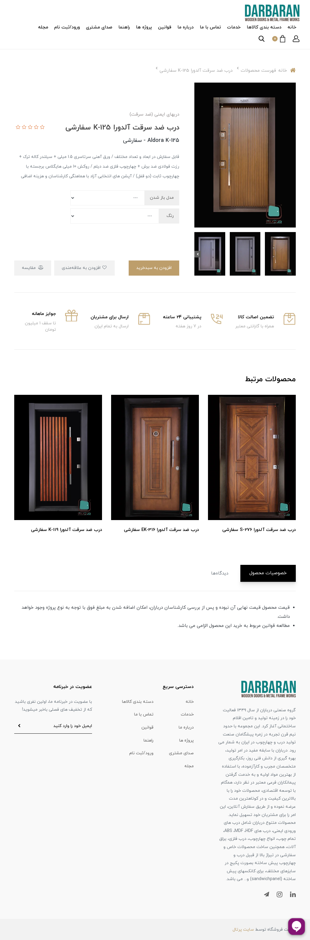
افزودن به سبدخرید (154, 268)
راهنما (124, 27)
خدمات (234, 27)
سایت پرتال (243, 929)
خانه (292, 27)
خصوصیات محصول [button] (268, 573)
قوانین (164, 27)
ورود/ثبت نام (67, 27)
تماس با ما (210, 27)
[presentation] (292, 254)
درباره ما (185, 27)
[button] (296, 38)
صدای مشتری (99, 27)
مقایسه (29, 268)
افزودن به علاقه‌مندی (82, 268)
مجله (43, 27)
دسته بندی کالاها (264, 27)
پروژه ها (144, 27)
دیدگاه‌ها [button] (219, 573)
